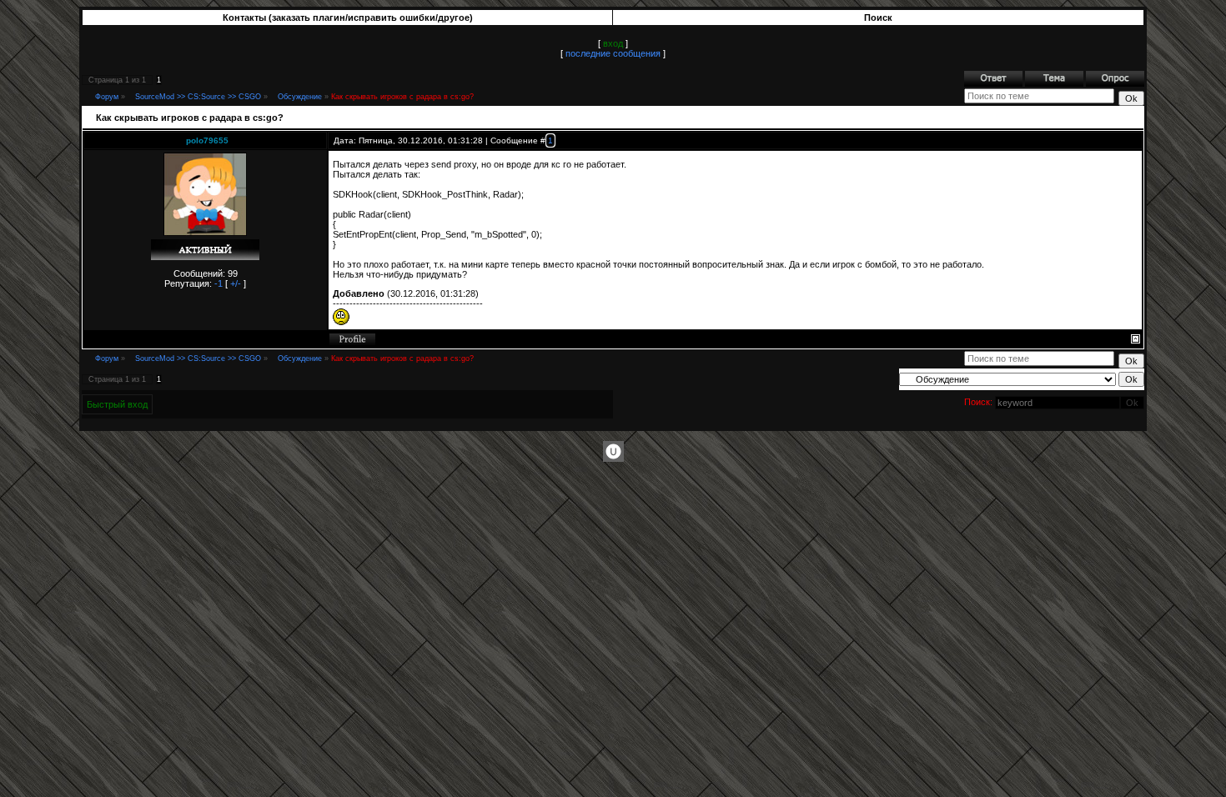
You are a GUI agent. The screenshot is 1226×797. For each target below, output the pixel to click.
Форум (106, 97)
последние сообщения (613, 53)
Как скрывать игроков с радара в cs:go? (402, 97)
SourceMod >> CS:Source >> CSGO (198, 97)
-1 (218, 283)
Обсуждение (300, 97)
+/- (235, 283)
